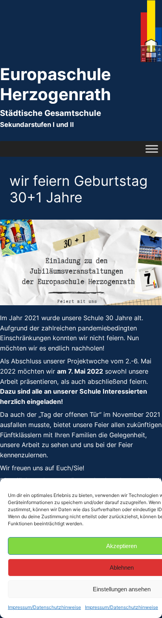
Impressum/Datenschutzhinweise (44, 607)
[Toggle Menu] (151, 148)
